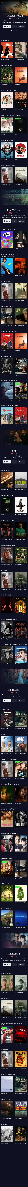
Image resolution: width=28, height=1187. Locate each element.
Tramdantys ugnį (14, 15)
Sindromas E (14, 953)
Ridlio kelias (14, 689)
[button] (11, 30)
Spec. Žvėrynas (14, 210)
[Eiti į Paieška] (25, 3)
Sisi (14, 450)
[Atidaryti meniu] (2, 3)
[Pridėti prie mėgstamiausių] (14, 26)
